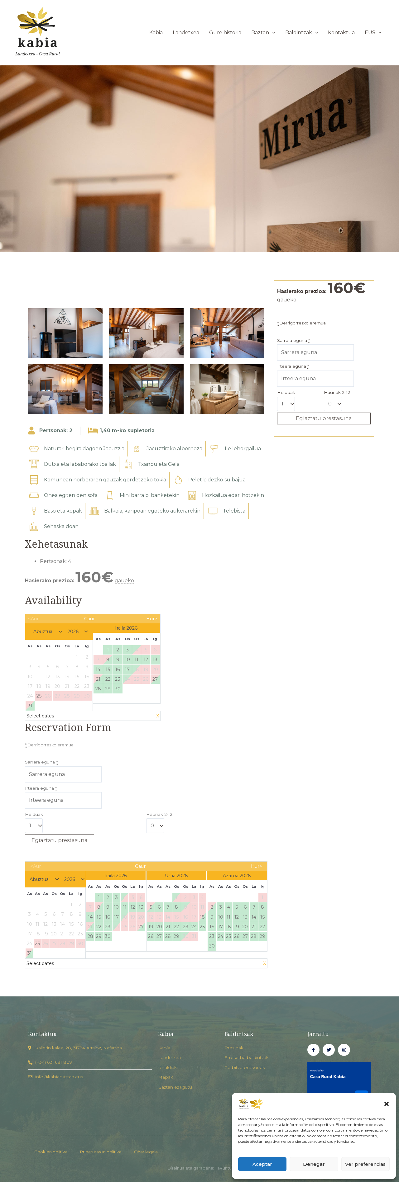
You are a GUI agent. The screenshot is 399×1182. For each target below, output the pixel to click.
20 (159, 926)
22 (107, 679)
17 (127, 669)
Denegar (314, 1164)
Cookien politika (51, 1151)
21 (98, 679)
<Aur (33, 619)
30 (118, 689)
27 (155, 679)
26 (150, 936)
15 (108, 669)
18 (202, 917)
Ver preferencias (365, 1164)
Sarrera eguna (41, 761)
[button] (386, 1104)
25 (202, 926)
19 (150, 926)
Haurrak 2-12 (159, 814)
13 (155, 659)
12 (146, 659)
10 (127, 659)
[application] (272, 32)
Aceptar (262, 1164)
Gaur (89, 619)
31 (30, 705)
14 (98, 669)
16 (117, 669)
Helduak (34, 814)
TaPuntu (223, 1167)
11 (136, 659)
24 (194, 926)
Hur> (151, 619)
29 (108, 689)
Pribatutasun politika (101, 1151)
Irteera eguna (41, 788)
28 (98, 689)
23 (117, 679)
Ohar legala (146, 1151)
